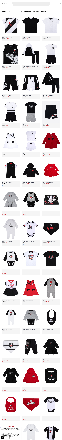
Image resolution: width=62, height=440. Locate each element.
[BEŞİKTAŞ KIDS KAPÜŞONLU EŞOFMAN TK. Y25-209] (51, 83)
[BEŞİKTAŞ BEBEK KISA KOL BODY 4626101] (31, 229)
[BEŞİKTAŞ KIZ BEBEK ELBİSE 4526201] (51, 170)
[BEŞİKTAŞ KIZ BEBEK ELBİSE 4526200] (11, 199)
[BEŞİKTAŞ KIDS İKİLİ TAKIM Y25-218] (51, 54)
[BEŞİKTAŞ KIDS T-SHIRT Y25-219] (11, 25)
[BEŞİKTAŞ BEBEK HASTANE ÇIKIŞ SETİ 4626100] (51, 199)
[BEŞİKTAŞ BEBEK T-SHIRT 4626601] (31, 258)
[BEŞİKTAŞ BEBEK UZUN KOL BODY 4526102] (31, 199)
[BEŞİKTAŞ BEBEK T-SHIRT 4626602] (51, 258)
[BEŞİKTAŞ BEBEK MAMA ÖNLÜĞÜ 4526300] (51, 376)
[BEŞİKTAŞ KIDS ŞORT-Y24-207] (51, 112)
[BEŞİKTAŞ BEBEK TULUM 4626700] (11, 170)
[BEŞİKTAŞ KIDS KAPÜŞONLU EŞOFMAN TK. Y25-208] (31, 54)
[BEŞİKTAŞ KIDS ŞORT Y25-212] (31, 83)
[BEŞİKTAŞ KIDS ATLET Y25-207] (11, 54)
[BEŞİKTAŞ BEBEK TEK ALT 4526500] (31, 347)
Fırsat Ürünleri (2, 437)
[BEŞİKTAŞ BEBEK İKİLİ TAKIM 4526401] (31, 170)
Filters (4, 11)
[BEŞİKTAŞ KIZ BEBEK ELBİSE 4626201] (11, 141)
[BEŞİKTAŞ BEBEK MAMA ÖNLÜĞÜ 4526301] (11, 347)
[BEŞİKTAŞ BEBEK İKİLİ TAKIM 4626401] (31, 141)
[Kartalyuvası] (5, 4)
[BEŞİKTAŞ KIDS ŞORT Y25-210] (11, 83)
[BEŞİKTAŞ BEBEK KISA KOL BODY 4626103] (11, 288)
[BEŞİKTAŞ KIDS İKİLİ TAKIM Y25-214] (31, 112)
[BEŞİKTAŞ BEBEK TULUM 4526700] (11, 229)
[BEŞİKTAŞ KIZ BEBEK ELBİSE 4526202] (51, 141)
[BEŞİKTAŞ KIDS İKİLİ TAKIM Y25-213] (11, 112)
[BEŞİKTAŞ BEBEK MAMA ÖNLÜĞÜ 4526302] (51, 229)
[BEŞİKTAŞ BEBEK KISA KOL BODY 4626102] (51, 405)
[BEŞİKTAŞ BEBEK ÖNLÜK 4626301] (51, 317)
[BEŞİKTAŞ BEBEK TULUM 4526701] (51, 288)
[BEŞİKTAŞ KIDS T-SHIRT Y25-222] (31, 25)
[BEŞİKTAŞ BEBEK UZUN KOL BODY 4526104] (31, 317)
